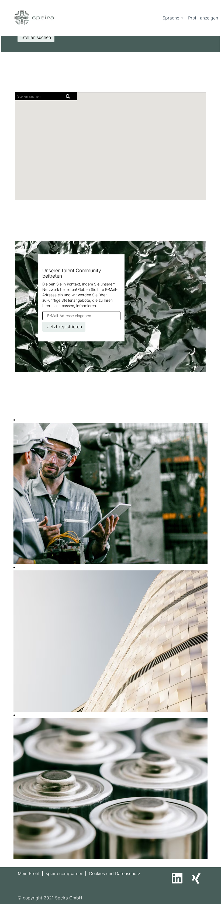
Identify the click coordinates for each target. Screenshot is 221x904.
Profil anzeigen (203, 18)
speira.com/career (64, 873)
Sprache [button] (172, 18)
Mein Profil (28, 873)
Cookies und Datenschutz (114, 873)
